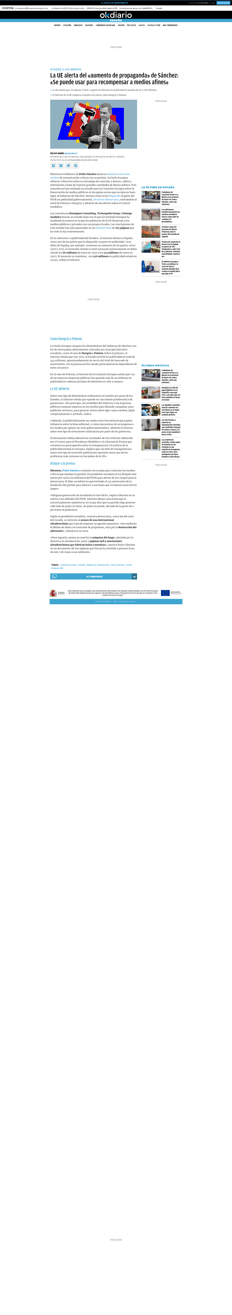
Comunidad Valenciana (105, 25)
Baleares (89, 25)
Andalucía (78, 25)
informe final (103, 227)
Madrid (57, 25)
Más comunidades (170, 25)
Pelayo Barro (57, 153)
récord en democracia (106, 199)
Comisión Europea (68, 565)
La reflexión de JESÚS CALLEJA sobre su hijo (68, 8)
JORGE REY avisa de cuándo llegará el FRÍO (101, 8)
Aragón (121, 25)
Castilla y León (153, 25)
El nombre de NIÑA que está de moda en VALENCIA (34, 8)
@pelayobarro (71, 153)
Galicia (142, 25)
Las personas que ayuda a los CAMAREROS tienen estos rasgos (142, 8)
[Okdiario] (116, 14)
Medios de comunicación (98, 565)
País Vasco (131, 25)
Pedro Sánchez (118, 565)
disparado (115, 195)
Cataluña (67, 25)
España (82, 565)
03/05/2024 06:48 (58, 160)
